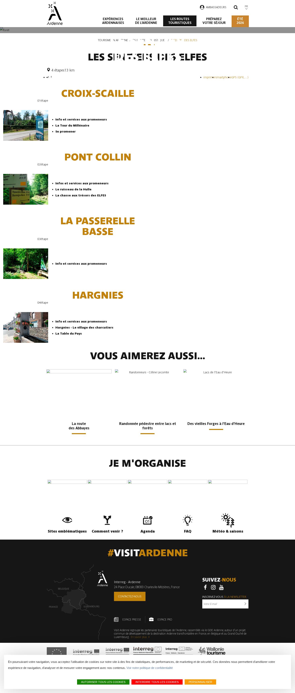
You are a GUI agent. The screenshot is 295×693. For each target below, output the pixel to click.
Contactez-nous (129, 596)
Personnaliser (200, 682)
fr (246, 6)
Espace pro (165, 619)
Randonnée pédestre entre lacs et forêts (147, 426)
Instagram (213, 587)
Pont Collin (97, 157)
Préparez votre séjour (214, 21)
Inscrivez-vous (224, 596)
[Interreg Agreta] (86, 654)
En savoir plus (139, 637)
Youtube (221, 587)
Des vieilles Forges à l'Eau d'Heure (216, 424)
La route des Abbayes (79, 426)
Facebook (205, 587)
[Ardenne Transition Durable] (180, 654)
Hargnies (97, 295)
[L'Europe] (57, 653)
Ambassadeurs (216, 7)
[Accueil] (54, 13)
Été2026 (240, 21)
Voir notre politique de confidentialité (149, 668)
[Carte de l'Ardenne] (77, 602)
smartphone (223, 77)
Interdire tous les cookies (157, 682)
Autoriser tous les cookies (103, 682)
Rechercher (236, 8)
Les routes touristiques (179, 21)
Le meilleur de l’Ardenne (146, 21)
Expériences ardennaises (113, 21)
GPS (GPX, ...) (239, 77)
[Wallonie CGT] (211, 654)
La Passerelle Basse (97, 226)
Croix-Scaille (97, 93)
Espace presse (131, 619)
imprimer (209, 77)
